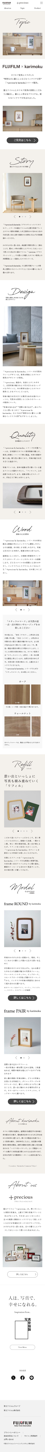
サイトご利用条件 (30, 1436)
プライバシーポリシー (12, 1432)
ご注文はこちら (22, 140)
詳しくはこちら (22, 997)
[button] (15, 216)
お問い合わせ (9, 1439)
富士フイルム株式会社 (12, 1410)
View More (22, 1347)
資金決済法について (11, 1436)
